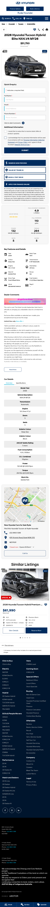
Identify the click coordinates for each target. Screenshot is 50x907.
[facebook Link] (5, 810)
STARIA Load (31, 664)
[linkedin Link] (18, 810)
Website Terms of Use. (22, 145)
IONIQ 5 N (6, 688)
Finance (29, 706)
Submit (25, 150)
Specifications (21, 383)
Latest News (31, 774)
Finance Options (15, 9)
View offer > (20, 321)
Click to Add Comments (12, 123)
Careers (29, 767)
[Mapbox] (10, 520)
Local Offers (31, 683)
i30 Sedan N (7, 770)
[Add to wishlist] (34, 29)
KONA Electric (7, 675)
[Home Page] (25, 3)
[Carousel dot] (20, 637)
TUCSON (5, 723)
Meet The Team (32, 770)
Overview (9, 383)
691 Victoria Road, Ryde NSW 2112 (22, 537)
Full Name (8, 96)
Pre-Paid (29, 734)
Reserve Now (36, 630)
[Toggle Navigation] (46, 18)
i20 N (4, 763)
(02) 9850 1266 (11, 847)
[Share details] (43, 29)
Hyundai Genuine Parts (34, 750)
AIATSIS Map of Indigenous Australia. (17, 884)
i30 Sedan (6, 784)
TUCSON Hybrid (8, 702)
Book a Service (35, 9)
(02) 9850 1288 (15, 533)
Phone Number (10, 113)
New (3, 24)
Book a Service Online (34, 727)
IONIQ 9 (5, 685)
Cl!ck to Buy (6, 664)
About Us (29, 764)
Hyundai (12, 24)
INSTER (5, 672)
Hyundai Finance (32, 713)
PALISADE (6, 709)
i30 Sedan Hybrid (8, 696)
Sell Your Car (31, 740)
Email (6, 105)
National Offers (32, 680)
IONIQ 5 (5, 682)
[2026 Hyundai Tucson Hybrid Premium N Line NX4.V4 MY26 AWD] (25, 585)
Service (29, 724)
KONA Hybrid (7, 699)
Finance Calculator (33, 710)
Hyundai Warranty (33, 746)
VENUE (5, 717)
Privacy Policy (23, 142)
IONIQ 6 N (30, 672)
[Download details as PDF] (46, 29)
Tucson (20, 24)
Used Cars (30, 698)
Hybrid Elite (31, 24)
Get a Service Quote (33, 737)
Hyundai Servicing (33, 743)
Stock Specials (31, 686)
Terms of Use (31, 782)
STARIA (5, 752)
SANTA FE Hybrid (8, 706)
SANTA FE (6, 727)
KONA (4, 720)
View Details (13, 630)
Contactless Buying (33, 716)
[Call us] (39, 29)
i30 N (4, 767)
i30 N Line (6, 781)
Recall (28, 730)
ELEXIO (5, 679)
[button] (25, 64)
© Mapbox (41, 521)
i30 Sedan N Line (8, 791)
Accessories (30, 753)
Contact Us (30, 761)
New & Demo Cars (33, 694)
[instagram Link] (12, 810)
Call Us (25, 553)
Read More (12, 369)
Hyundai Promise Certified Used (36, 702)
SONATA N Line (8, 794)
